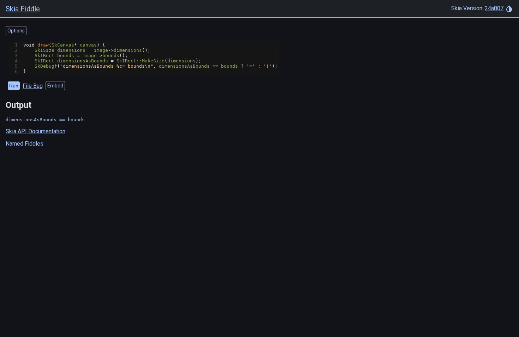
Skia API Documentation (35, 131)
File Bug (33, 85)
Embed (55, 85)
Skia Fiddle (23, 9)
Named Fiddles (24, 143)
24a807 (494, 8)
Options (16, 30)
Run (13, 85)
